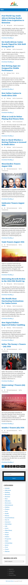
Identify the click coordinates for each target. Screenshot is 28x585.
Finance (7, 509)
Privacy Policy (12, 575)
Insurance (8, 522)
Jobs (6, 526)
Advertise (11, 573)
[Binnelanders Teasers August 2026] (14, 180)
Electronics (8, 503)
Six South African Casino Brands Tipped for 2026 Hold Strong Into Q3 (14, 44)
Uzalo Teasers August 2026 (13, 242)
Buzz (9, 49)
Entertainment (12, 169)
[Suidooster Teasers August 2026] (14, 219)
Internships (8, 524)
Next (22, 466)
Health (7, 513)
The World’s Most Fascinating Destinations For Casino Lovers (13, 301)
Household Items (9, 517)
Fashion (7, 507)
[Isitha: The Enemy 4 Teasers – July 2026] (14, 361)
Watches (7, 551)
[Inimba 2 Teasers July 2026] (14, 443)
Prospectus (8, 538)
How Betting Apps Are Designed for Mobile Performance (11, 68)
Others (7, 532)
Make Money (8, 530)
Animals (7, 488)
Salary (6, 541)
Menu (2, 9)
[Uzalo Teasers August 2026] (14, 255)
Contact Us (11, 571)
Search (13, 478)
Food (6, 511)
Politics (7, 536)
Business (7, 496)
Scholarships (8, 543)
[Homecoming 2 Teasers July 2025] (14, 402)
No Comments (19, 25)
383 (18, 466)
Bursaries (7, 494)
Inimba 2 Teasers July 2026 (13, 428)
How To (7, 520)
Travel (7, 549)
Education (7, 501)
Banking (7, 492)
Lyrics (6, 528)
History (7, 515)
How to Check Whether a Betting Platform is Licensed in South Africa (14, 142)
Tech (13, 73)
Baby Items (8, 490)
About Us (11, 569)
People (7, 534)
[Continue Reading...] (8, 38)
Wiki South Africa (10, 581)
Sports (10, 25)
